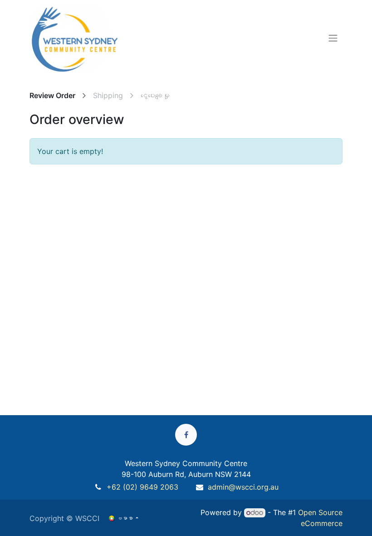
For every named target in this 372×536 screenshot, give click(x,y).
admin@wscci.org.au (243, 486)
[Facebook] (186, 435)
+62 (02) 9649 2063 (142, 486)
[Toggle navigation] (333, 38)
